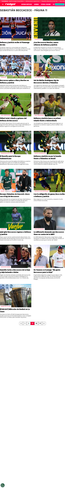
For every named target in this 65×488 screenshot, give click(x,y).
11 (32, 323)
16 (36, 323)
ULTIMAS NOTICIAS (26, 4)
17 (40, 323)
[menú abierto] (3, 4)
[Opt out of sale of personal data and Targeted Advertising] (3, 485)
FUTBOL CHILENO (46, 4)
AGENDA (36, 4)
